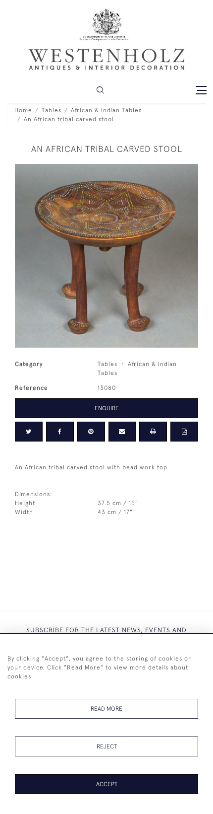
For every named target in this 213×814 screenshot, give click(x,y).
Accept (106, 784)
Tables (51, 110)
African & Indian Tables (106, 110)
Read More (106, 708)
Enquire (107, 408)
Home (23, 110)
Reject (107, 746)
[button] (100, 90)
